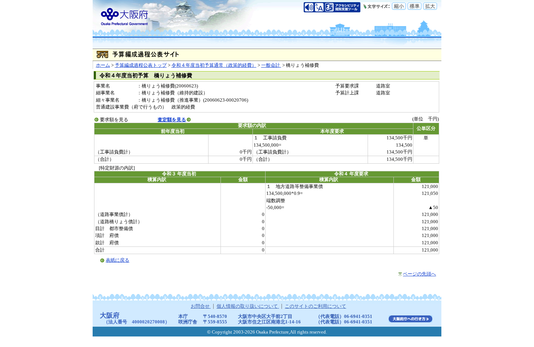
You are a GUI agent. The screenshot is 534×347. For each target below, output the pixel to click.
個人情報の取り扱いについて (248, 306)
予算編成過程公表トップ (141, 65)
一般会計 (271, 65)
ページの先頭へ (419, 274)
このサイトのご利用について (315, 306)
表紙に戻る (117, 260)
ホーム (103, 65)
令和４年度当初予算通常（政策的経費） (213, 65)
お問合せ (201, 306)
